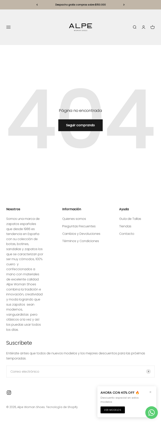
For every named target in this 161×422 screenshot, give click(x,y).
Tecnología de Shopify (62, 407)
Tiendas (125, 226)
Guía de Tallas (130, 219)
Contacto (126, 233)
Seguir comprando (80, 125)
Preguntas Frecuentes (79, 226)
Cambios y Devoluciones (81, 233)
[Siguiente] (124, 5)
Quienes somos (74, 219)
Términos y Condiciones (80, 241)
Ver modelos (112, 410)
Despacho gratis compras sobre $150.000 (80, 4)
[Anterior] (37, 5)
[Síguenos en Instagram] (9, 392)
